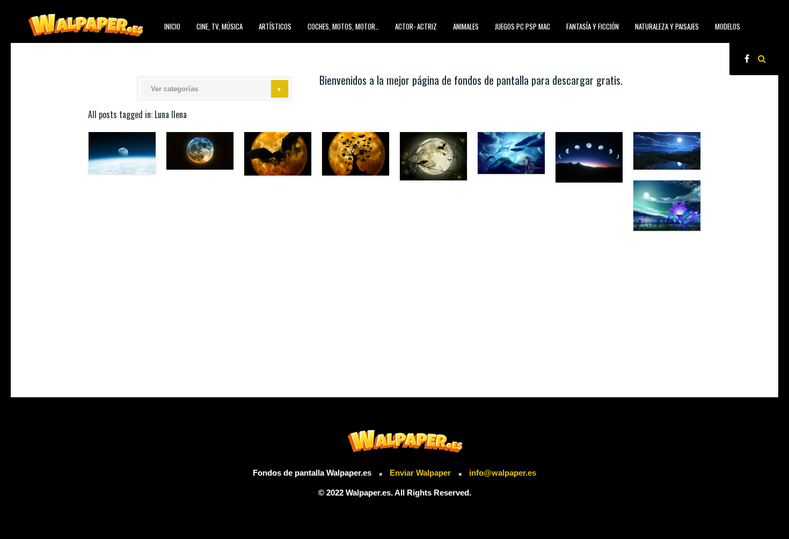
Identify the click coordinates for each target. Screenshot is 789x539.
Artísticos (275, 26)
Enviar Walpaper (420, 472)
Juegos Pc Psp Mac (522, 26)
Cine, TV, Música (219, 26)
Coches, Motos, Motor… (343, 26)
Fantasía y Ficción (592, 26)
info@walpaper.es (502, 472)
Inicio (172, 26)
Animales (466, 26)
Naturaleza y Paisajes (667, 26)
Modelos (727, 26)
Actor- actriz (416, 26)
